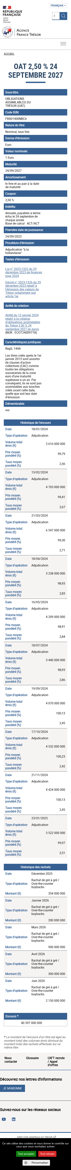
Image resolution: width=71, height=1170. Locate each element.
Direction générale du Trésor (34, 1136)
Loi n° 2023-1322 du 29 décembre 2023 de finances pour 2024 (23, 272)
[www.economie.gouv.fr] (12, 14)
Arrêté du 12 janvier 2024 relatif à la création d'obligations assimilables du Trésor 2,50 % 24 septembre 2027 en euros (22, 322)
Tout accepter (26, 1153)
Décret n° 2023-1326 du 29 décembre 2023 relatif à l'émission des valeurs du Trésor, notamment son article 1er (23, 289)
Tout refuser (47, 1153)
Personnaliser (40, 1162)
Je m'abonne (12, 1088)
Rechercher (63, 16)
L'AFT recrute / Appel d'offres (56, 1061)
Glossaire (32, 1058)
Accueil (9, 53)
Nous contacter (11, 1059)
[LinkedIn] (14, 1120)
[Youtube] (4, 1120)
